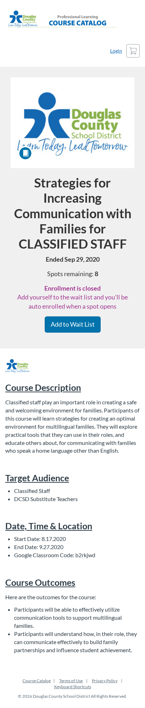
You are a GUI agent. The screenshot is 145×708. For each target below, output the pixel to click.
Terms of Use (71, 680)
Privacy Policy (105, 680)
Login (116, 51)
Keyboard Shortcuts (72, 686)
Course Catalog (37, 680)
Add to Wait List (73, 324)
